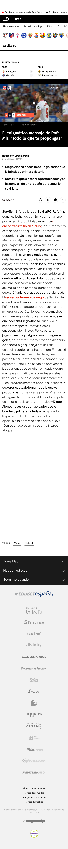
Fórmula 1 (62, 26)
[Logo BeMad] (34, 703)
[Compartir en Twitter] (48, 200)
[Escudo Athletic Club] (5, 35)
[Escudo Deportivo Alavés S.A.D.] (24, 35)
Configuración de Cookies (34, 797)
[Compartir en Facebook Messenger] (55, 200)
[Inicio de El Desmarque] (6, 19)
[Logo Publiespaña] (34, 761)
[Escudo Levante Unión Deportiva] (55, 35)
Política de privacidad (34, 793)
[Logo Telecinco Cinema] (34, 726)
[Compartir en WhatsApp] (40, 200)
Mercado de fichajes (33, 26)
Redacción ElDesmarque (15, 155)
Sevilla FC (9, 46)
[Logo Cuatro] (34, 634)
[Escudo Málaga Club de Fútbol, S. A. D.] (61, 35)
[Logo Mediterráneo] (34, 772)
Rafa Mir (29, 543)
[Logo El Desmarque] (34, 657)
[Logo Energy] (34, 691)
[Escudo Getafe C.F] (49, 35)
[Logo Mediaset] (34, 596)
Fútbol (18, 18)
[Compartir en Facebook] (63, 200)
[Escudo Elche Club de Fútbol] (30, 35)
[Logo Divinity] (34, 645)
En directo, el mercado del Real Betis (23, 12)
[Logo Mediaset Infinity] (34, 611)
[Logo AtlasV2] (34, 749)
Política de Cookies (34, 802)
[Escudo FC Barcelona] (43, 35)
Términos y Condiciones (34, 788)
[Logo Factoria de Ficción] (34, 668)
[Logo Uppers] (34, 714)
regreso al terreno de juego (24, 297)
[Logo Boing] (34, 680)
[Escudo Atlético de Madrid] (11, 35)
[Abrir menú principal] (63, 19)
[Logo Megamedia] (35, 821)
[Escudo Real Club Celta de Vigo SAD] (17, 35)
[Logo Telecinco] (34, 622)
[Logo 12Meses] (34, 738)
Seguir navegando (16, 579)
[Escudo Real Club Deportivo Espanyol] (36, 35)
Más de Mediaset (15, 570)
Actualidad (10, 561)
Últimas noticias (11, 26)
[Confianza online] (34, 836)
